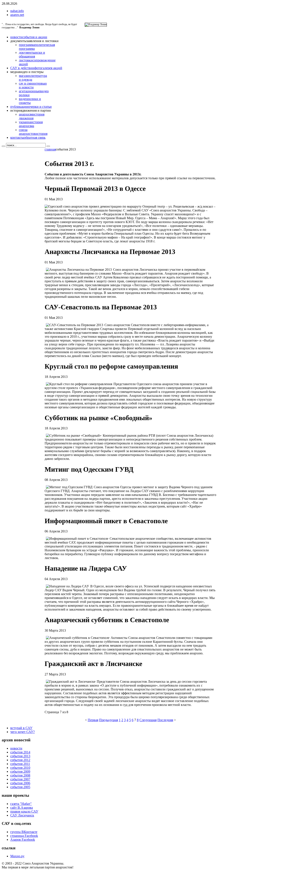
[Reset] (48, 146)
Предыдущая (108, 720)
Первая (93, 720)
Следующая (148, 720)
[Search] (3, 146)
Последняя (165, 720)
